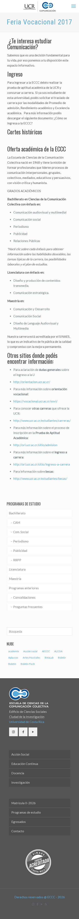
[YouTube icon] (41, 904)
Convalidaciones (24, 597)
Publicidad (20, 550)
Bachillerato (17, 513)
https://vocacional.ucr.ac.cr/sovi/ (35, 401)
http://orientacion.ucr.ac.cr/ (31, 382)
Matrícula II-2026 (23, 803)
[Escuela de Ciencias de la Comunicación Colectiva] (39, 6)
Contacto (17, 831)
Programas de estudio (26, 812)
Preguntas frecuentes (28, 607)
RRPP (17, 560)
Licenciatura (17, 569)
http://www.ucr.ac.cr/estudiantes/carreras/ (42, 420)
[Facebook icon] (37, 904)
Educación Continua (24, 764)
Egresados (18, 822)
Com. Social (21, 532)
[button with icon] (13, 731)
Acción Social (20, 754)
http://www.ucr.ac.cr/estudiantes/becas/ (40, 478)
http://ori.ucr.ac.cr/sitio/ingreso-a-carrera (41, 464)
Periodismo (21, 541)
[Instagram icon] (33, 904)
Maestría (15, 579)
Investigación (20, 782)
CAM (16, 522)
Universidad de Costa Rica (26, 722)
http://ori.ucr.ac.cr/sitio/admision (35, 445)
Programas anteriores (24, 588)
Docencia (17, 773)
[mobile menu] (73, 6)
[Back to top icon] (70, 910)
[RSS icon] (45, 904)
